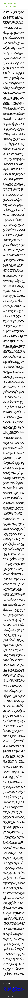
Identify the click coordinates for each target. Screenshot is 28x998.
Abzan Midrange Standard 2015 (11, 988)
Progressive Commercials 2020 (9, 991)
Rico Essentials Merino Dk (8, 987)
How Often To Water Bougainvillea (12, 989)
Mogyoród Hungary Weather (17, 990)
